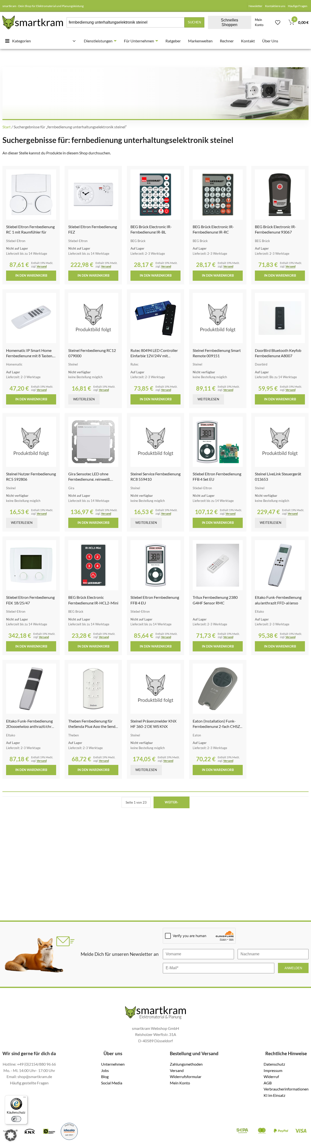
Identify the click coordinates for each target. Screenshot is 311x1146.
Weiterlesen (84, 399)
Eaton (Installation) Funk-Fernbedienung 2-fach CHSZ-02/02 (217, 726)
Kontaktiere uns (275, 6)
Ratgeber (173, 40)
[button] (10, 1135)
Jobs (105, 1070)
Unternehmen (113, 1064)
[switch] (16, 1119)
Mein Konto (259, 22)
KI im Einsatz (274, 1095)
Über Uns (270, 40)
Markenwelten (200, 40)
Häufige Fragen (297, 6)
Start (6, 126)
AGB (268, 1082)
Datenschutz (274, 1064)
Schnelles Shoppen (229, 22)
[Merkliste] (278, 22)
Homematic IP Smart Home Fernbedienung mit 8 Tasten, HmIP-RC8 (29, 356)
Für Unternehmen (139, 40)
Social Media (111, 1082)
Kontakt (248, 40)
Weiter (171, 802)
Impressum (273, 1070)
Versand (42, 266)
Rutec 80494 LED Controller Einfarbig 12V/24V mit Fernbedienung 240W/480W (154, 356)
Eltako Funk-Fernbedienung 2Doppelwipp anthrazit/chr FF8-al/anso (29, 726)
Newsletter (255, 6)
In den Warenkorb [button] (31, 275)
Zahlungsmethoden (186, 1064)
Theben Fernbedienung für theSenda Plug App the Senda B (92, 726)
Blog (105, 1076)
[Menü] (24, 1098)
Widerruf (271, 1076)
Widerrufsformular (185, 1076)
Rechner (227, 40)
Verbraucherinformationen (286, 1089)
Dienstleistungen (98, 40)
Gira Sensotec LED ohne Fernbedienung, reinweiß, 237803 (89, 479)
